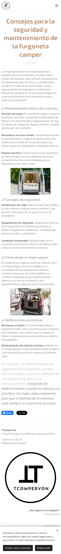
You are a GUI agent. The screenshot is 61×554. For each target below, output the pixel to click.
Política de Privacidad (51, 525)
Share (9, 413)
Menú (57, 5)
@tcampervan (52, 514)
